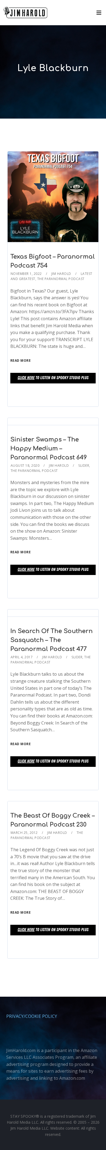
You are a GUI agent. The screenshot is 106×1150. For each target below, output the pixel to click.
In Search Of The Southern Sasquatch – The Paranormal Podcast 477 (51, 640)
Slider (83, 465)
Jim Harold (61, 273)
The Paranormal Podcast (61, 279)
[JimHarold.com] (25, 12)
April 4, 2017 (22, 657)
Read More (20, 360)
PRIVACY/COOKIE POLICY (31, 1016)
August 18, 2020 (25, 465)
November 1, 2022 (26, 273)
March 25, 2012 (24, 832)
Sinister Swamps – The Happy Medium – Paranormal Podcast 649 (48, 448)
